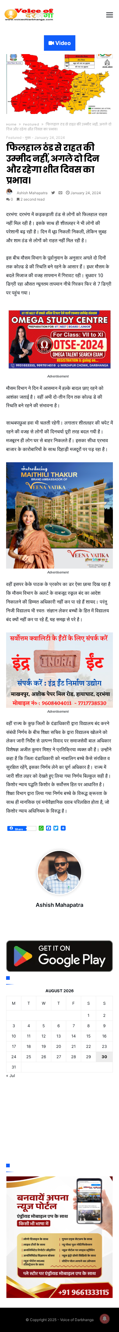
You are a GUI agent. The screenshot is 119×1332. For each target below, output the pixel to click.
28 (73, 1056)
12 (43, 1036)
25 (28, 1056)
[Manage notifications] (105, 1318)
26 (43, 1056)
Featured (31, 124)
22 (88, 1046)
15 (88, 1036)
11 (29, 1036)
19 (43, 1046)
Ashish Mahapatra (32, 193)
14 (73, 1036)
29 (88, 1056)
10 (14, 1036)
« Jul (10, 1075)
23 (104, 1046)
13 (58, 1036)
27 (58, 1056)
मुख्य (28, 137)
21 (73, 1046)
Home (11, 124)
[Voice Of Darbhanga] (29, 8)
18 (29, 1046)
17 (14, 1046)
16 (104, 1036)
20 (58, 1046)
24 (13, 1056)
